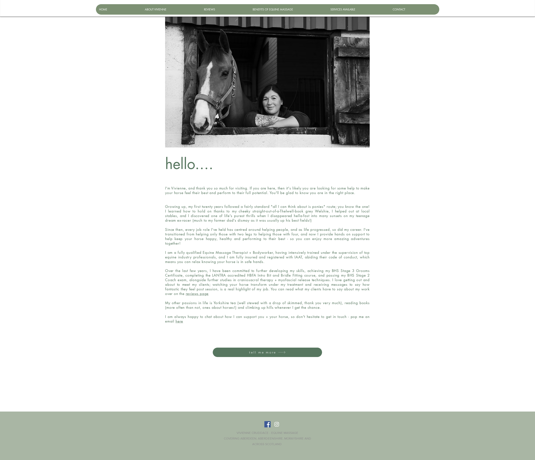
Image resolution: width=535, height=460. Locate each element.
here (179, 321)
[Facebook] (267, 424)
